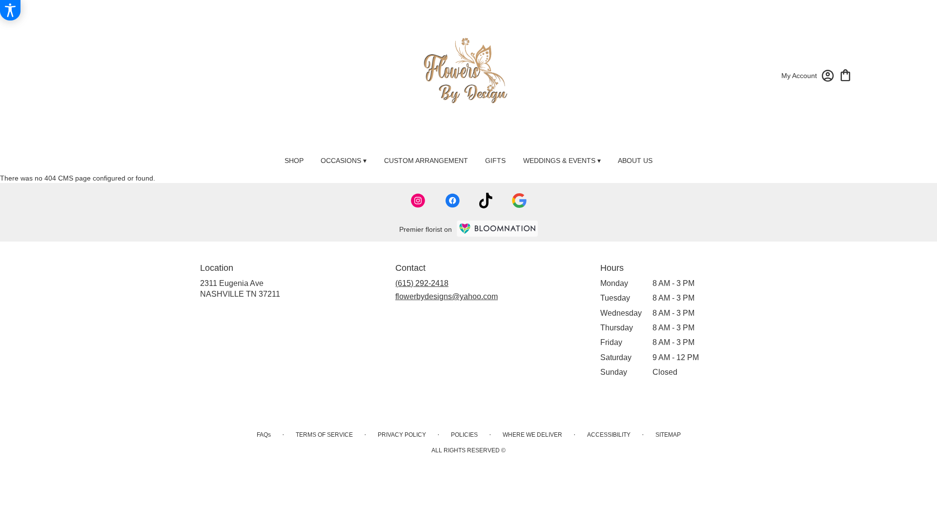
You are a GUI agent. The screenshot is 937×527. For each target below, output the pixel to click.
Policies (464, 434)
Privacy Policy (402, 434)
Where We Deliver (532, 434)
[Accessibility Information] (10, 10)
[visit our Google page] (519, 200)
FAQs (264, 434)
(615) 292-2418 (421, 283)
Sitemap (668, 434)
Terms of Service (324, 434)
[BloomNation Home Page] (497, 229)
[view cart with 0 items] (845, 74)
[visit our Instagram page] (418, 200)
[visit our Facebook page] (452, 200)
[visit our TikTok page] (485, 200)
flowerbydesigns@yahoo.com (446, 296)
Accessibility (609, 434)
